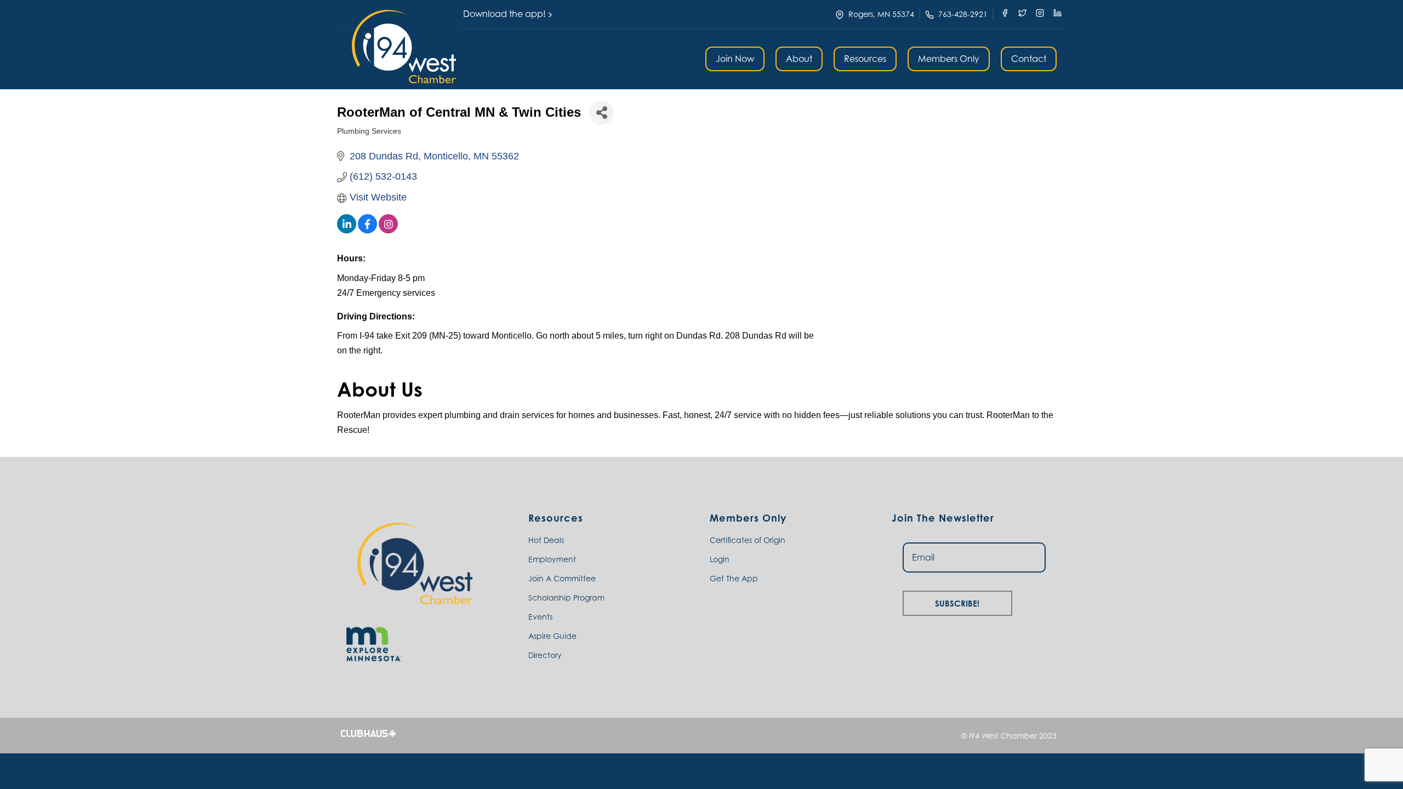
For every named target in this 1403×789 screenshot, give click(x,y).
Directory (545, 655)
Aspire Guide (552, 636)
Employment (552, 559)
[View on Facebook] (367, 230)
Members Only (948, 58)
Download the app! (504, 13)
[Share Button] (601, 112)
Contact (1028, 58)
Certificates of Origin (747, 540)
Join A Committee (562, 578)
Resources (865, 58)
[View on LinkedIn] (346, 230)
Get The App (734, 578)
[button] (404, 46)
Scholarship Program (566, 597)
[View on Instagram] (388, 230)
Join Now (735, 58)
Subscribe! (957, 601)
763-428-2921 (963, 14)
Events (540, 616)
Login (719, 559)
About (799, 58)
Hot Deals (546, 540)
